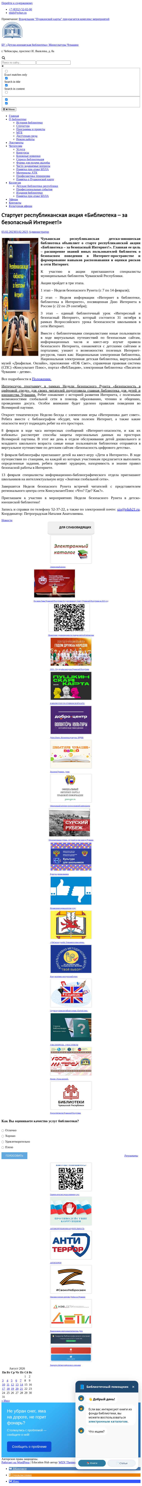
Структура (23, 125)
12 (12, 1384)
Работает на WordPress (15, 1462)
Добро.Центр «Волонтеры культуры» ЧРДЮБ (66, 738)
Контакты (15, 202)
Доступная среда (26, 135)
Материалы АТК (26, 172)
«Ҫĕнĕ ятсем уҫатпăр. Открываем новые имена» (67, 942)
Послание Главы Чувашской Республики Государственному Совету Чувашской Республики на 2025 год (71, 601)
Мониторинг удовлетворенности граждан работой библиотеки (71, 635)
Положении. (41, 379)
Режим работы (25, 139)
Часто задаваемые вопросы (33, 166)
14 (21, 1384)
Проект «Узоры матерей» (59, 1079)
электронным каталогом (108, 1421)
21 (21, 1388)
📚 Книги (92, 1463)
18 (8, 1388)
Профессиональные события (34, 189)
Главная (14, 115)
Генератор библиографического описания (65, 1365)
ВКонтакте (19, 1468)
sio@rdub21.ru (128, 509)
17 (3, 1388)
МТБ (19, 132)
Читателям (15, 145)
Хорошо (9, 1135)
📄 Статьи (121, 1463)
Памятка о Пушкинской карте (35, 179)
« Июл (5, 1400)
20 (17, 1388)
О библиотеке (17, 119)
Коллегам (15, 182)
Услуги (20, 149)
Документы (16, 142)
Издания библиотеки (29, 192)
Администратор (39, 231)
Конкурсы (22, 152)
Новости (6, 520)
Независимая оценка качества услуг (63, 908)
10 (3, 1384)
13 (17, 1384)
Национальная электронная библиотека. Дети (66, 1331)
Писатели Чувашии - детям (60, 772)
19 (12, 1388)
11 (8, 1384)
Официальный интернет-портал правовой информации (70, 806)
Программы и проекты (30, 129)
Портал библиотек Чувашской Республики (65, 1113)
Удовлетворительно (17, 1141)
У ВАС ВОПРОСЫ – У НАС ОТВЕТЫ (64, 1045)
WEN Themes (67, 1462)
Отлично (10, 1130)
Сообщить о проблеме (29, 1447)
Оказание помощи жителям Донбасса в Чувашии (67, 1297)
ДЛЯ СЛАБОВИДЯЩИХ (74, 527)
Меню (11, 109)
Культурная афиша (20, 206)
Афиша (13, 199)
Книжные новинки (28, 156)
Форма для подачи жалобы (33, 162)
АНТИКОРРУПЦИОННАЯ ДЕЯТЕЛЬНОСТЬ (67, 1229)
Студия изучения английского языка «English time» (69, 1011)
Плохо (8, 1147)
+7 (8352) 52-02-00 (20, 9)
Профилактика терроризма (33, 176)
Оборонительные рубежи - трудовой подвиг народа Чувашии (71, 840)
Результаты (131, 1155)
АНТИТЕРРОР (55, 1263)
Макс (15, 1481)
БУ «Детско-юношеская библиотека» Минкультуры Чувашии (40, 44)
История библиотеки (29, 122)
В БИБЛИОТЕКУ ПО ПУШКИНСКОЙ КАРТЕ (67, 703)
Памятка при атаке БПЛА (32, 169)
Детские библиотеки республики (37, 186)
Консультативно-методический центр (63, 976)
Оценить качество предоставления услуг (64, 1194)
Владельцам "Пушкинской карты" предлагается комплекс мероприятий (64, 19)
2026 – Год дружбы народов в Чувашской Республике (69, 669)
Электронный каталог (58, 567)
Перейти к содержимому (17, 3)
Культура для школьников (59, 874)
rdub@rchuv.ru (18, 12)
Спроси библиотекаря (30, 159)
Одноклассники (21, 1475)
